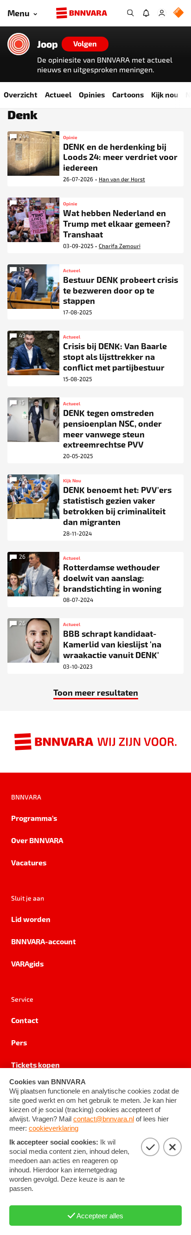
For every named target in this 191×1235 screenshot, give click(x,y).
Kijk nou (164, 94)
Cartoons (128, 94)
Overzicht (21, 94)
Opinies (92, 94)
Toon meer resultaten (95, 692)
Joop (47, 44)
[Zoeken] (130, 13)
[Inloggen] (162, 13)
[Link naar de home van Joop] (18, 44)
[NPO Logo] (178, 13)
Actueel (58, 94)
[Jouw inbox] (146, 13)
